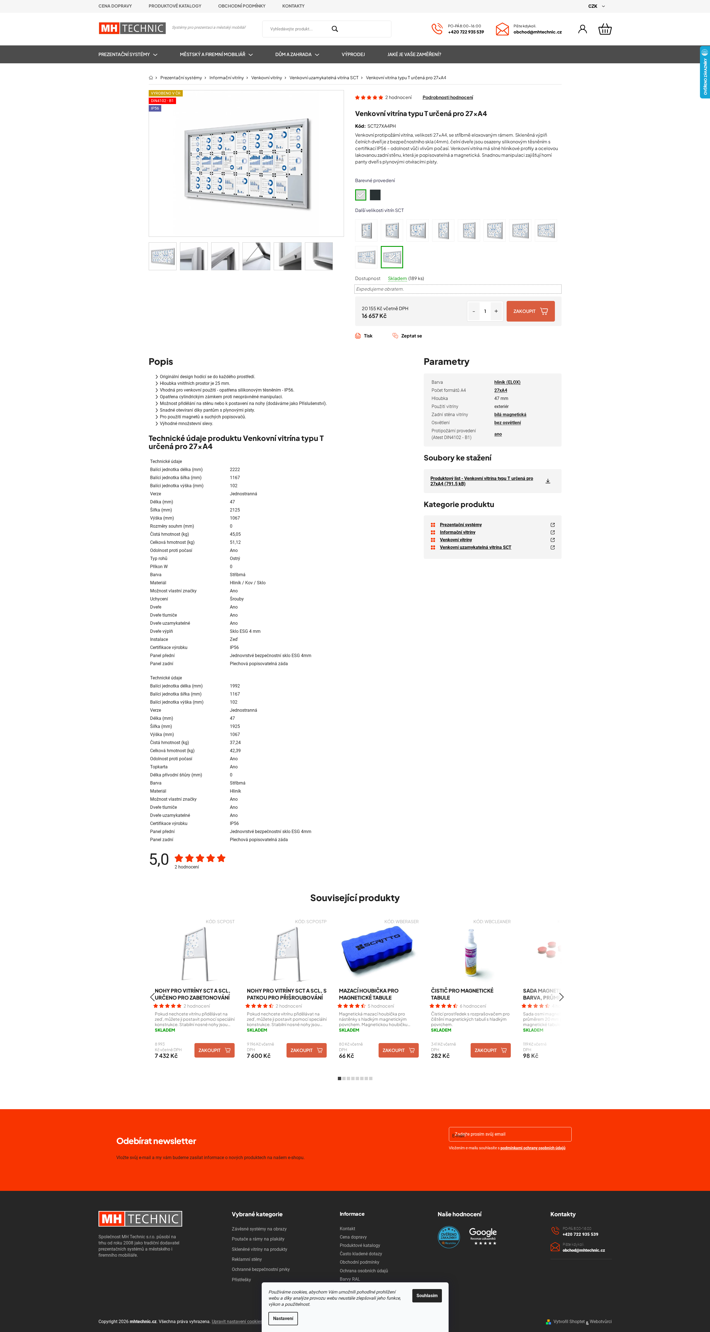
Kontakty (293, 5)
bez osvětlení (507, 422)
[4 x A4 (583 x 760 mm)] (366, 230)
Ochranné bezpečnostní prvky (261, 1269)
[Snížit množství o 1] (474, 311)
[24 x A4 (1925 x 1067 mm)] (366, 257)
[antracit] (375, 195)
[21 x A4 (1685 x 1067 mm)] (546, 230)
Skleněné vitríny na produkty (259, 1249)
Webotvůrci (601, 1321)
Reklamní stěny (247, 1259)
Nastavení (283, 1318)
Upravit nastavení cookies (237, 1321)
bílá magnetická (510, 414)
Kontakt (347, 1228)
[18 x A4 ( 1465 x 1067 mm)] (520, 230)
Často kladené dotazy (361, 1253)
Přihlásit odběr (481, 1162)
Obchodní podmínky (242, 5)
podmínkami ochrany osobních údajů (532, 1148)
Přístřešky (241, 1279)
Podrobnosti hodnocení (448, 97)
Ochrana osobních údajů (364, 1270)
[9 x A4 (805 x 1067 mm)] (443, 230)
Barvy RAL (350, 1279)
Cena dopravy (115, 5)
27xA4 (500, 390)
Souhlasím (427, 1295)
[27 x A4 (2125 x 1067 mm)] (392, 257)
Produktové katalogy (175, 5)
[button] (152, 997)
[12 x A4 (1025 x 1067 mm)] (469, 230)
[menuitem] (133, 54)
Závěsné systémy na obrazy (259, 1229)
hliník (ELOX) (507, 382)
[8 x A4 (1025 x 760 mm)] (417, 230)
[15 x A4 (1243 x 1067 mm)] (494, 230)
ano (498, 434)
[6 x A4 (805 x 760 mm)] (392, 230)
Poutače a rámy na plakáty (258, 1239)
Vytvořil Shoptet (569, 1321)
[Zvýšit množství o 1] (496, 311)
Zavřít (386, 342)
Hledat (399, 28)
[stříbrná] (360, 195)
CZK (593, 6)
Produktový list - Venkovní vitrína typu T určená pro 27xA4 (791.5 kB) (481, 481)
